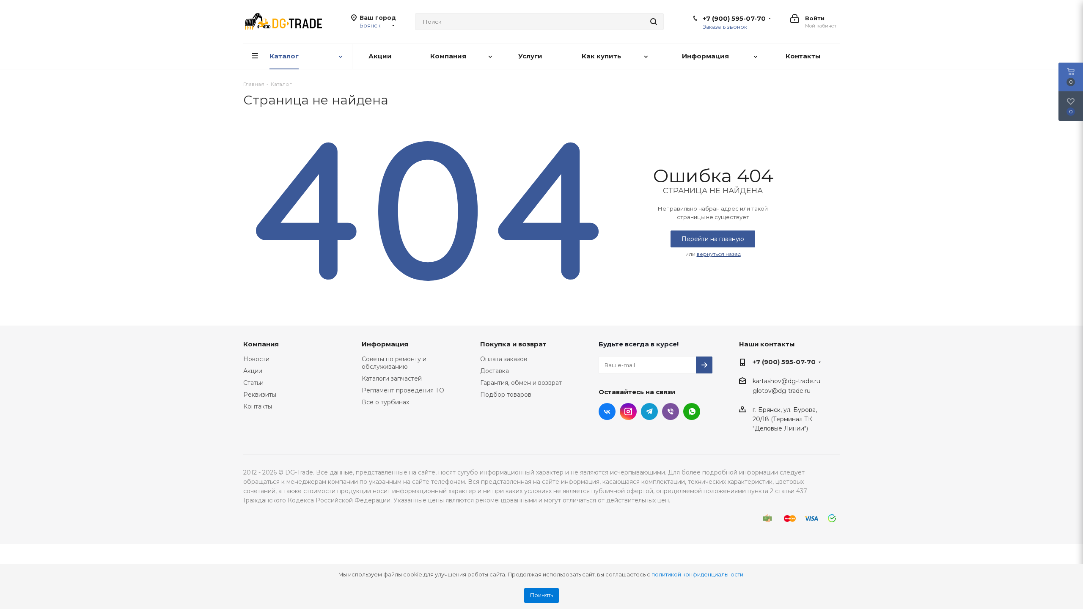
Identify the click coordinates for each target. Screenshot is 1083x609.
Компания (261, 344)
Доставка (494, 371)
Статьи (253, 383)
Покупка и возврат (513, 344)
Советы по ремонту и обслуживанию (394, 362)
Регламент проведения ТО (403, 390)
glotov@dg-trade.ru (782, 391)
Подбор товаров (505, 394)
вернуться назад (719, 254)
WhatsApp (691, 411)
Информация (385, 344)
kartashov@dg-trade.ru (786, 381)
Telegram (649, 411)
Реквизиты (259, 394)
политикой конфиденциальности (697, 574)
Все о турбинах (385, 402)
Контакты (257, 406)
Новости (256, 359)
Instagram (628, 411)
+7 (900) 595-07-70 (734, 18)
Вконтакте (607, 411)
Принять (541, 595)
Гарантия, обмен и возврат (521, 383)
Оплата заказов (503, 359)
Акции (252, 371)
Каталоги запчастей (392, 378)
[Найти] (653, 21)
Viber (670, 411)
